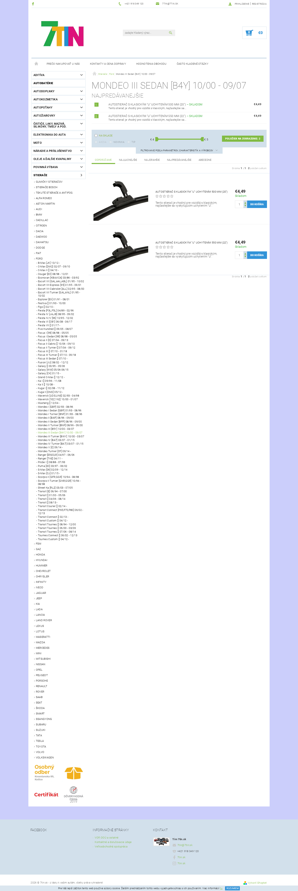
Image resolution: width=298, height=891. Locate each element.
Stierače (40, 175)
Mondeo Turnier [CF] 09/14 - (54, 451)
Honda (40, 554)
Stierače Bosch (46, 187)
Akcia (102, 142)
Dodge (40, 247)
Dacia (40, 231)
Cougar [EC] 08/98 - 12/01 (53, 274)
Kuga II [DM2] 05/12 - (50, 391)
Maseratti (43, 636)
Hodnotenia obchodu (151, 63)
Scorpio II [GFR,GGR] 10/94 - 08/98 (58, 476)
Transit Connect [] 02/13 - (53, 516)
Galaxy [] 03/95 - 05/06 (51, 366)
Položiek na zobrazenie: (242, 138)
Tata (39, 735)
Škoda (40, 708)
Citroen (41, 225)
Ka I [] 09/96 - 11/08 (49, 380)
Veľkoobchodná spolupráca (111, 846)
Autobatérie (43, 83)
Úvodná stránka (36, 64)
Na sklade (106, 135)
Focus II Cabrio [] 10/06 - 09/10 (56, 343)
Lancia (40, 614)
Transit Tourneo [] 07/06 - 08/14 (57, 531)
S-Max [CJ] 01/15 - (49, 473)
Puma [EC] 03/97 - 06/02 (52, 465)
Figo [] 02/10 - (46, 306)
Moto (37, 142)
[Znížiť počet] (245, 206)
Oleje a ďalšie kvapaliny (52, 159)
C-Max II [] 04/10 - (48, 270)
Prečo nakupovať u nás (63, 63)
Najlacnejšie (128, 160)
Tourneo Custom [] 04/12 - (53, 539)
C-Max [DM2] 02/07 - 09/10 (54, 266)
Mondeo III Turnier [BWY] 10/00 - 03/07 (61, 436)
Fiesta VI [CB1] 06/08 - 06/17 (55, 321)
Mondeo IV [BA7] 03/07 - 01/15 (56, 440)
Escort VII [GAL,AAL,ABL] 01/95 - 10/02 (61, 281)
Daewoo (41, 236)
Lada (39, 609)
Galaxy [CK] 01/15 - (49, 373)
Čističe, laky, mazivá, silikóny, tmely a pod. (49, 125)
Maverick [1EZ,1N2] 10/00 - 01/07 (58, 399)
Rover (40, 691)
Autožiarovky (44, 115)
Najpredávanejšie (179, 160)
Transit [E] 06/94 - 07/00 (52, 491)
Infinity (41, 581)
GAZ (38, 549)
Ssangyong (44, 719)
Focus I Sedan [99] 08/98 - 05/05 (57, 336)
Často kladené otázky (192, 63)
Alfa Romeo (44, 198)
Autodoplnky (44, 91)
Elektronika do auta (49, 134)
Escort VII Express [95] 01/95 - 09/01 (59, 284)
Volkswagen (45, 757)
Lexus (40, 625)
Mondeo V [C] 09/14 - (50, 447)
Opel (39, 669)
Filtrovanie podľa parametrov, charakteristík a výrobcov (177, 150)
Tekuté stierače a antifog (54, 192)
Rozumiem (232, 888)
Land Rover (44, 620)
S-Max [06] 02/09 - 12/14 (53, 469)
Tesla (40, 740)
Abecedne (205, 160)
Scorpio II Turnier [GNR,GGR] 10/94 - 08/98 (59, 482)
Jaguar (41, 592)
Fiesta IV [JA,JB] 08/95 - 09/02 (56, 314)
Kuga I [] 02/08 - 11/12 (51, 388)
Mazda (40, 642)
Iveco (39, 587)
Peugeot (42, 675)
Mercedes (43, 647)
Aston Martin (45, 203)
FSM (38, 543)
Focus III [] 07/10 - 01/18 (52, 351)
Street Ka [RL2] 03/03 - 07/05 (55, 487)
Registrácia (259, 4)
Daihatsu (42, 242)
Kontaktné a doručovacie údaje (113, 842)
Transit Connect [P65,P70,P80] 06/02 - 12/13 (60, 511)
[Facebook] (33, 3)
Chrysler (42, 576)
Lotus (40, 631)
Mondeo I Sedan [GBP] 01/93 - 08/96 (59, 410)
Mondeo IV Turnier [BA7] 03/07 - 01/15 (61, 443)
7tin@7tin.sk (184, 845)
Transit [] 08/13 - (48, 502)
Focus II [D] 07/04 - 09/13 (53, 340)
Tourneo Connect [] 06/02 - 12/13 (57, 535)
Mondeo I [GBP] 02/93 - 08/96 (55, 406)
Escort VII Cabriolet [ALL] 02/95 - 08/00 (61, 288)
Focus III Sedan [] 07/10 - (53, 358)
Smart (40, 713)
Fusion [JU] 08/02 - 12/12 (53, 362)
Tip (133, 142)
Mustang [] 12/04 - (49, 402)
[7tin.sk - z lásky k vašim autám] (63, 34)
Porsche (42, 680)
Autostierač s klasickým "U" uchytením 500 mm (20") (155, 104)
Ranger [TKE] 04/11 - (50, 458)
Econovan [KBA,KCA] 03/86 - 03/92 (58, 277)
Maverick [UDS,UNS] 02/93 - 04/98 (58, 395)
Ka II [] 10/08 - (46, 384)
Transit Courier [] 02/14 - (52, 506)
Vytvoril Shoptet (257, 882)
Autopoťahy (43, 107)
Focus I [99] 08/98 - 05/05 (53, 332)
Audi (39, 209)
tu (221, 888)
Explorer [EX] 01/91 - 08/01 (54, 299)
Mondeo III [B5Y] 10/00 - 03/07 (56, 428)
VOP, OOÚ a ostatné (106, 837)
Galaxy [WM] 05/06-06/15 (53, 369)
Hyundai (41, 560)
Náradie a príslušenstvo (52, 150)
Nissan (40, 664)
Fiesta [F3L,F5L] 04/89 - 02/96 (56, 310)
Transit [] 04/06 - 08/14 (51, 498)
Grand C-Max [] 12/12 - (51, 377)
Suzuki (40, 729)
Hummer (41, 565)
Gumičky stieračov (49, 181)
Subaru (41, 724)
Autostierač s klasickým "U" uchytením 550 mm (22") (155, 116)
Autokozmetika (45, 99)
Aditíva (38, 75)
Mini (38, 653)
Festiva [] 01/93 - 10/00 (52, 303)
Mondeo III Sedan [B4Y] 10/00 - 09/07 (60, 432)
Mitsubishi (43, 658)
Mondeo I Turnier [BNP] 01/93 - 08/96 (60, 414)
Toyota (41, 746)
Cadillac (42, 220)
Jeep (39, 598)
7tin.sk (181, 857)
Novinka (119, 142)
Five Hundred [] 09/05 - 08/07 (55, 328)
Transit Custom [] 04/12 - (53, 520)
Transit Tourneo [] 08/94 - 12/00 (57, 524)
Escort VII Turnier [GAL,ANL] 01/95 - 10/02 (59, 294)
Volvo (40, 752)
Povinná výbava (45, 167)
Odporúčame (103, 160)
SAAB (39, 697)
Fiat (38, 253)
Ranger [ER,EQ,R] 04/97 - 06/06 (56, 454)
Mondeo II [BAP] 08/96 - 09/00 (56, 417)
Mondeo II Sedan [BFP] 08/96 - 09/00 (60, 421)
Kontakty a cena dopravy (108, 63)
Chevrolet (43, 571)
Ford (39, 258)
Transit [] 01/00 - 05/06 (51, 495)
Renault (41, 686)
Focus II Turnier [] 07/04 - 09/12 (56, 347)
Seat (39, 702)
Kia (38, 603)
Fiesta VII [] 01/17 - (49, 325)
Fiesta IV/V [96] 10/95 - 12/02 (55, 318)
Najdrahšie (152, 160)
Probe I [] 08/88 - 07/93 (51, 462)
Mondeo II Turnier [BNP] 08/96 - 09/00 (60, 425)
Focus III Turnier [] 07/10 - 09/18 (57, 354)
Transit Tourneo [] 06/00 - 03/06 (57, 528)
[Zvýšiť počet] (245, 202)
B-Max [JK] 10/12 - (49, 262)
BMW (39, 214)
